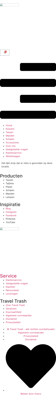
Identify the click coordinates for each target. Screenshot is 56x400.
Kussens (10, 128)
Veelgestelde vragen (17, 149)
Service (8, 276)
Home (9, 125)
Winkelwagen (13, 156)
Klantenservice (14, 152)
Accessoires (12, 142)
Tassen (9, 132)
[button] (28, 91)
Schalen (10, 139)
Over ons (11, 145)
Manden (10, 135)
